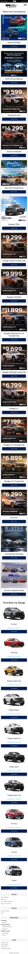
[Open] (25, 5)
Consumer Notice (6, 948)
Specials (3, 899)
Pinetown (4, 929)
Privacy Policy (5, 942)
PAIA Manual (4, 944)
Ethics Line (4, 946)
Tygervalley (5, 933)
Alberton (4, 922)
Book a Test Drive (6, 903)
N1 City (4, 935)
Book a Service (5, 911)
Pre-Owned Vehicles (7, 901)
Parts (2, 913)
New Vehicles (5, 897)
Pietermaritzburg (6, 926)
